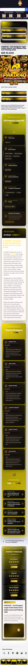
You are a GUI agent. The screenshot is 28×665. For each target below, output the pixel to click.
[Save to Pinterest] (17, 653)
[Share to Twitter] (4, 653)
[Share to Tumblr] (26, 653)
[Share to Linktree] (13, 653)
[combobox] (12, 9)
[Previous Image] (1, 69)
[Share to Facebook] (8, 653)
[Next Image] (27, 69)
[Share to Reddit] (21, 653)
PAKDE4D (12, 254)
